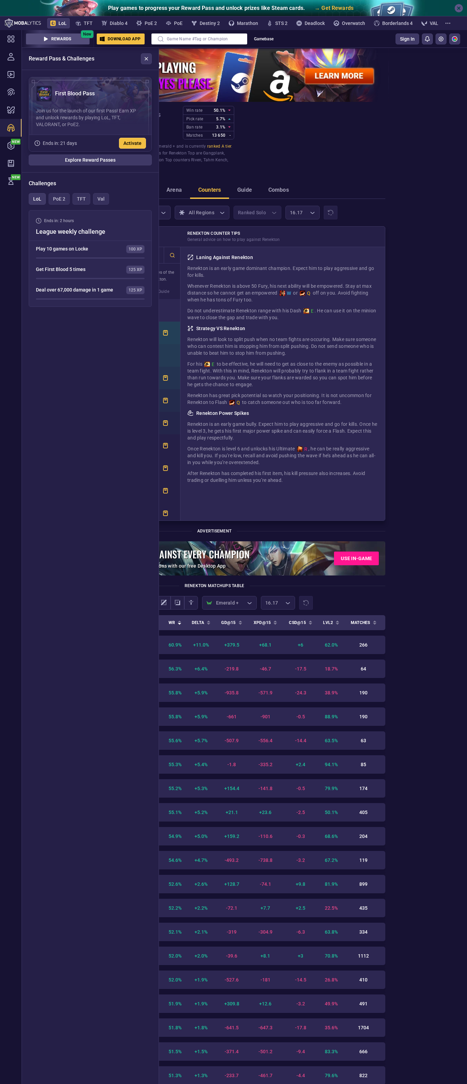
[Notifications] (427, 38)
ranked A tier (219, 146)
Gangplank (213, 153)
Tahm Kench (215, 160)
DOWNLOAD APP (124, 39)
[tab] (174, 190)
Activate (132, 143)
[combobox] (199, 38)
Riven (196, 160)
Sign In (407, 39)
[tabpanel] (90, 258)
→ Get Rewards (334, 8)
